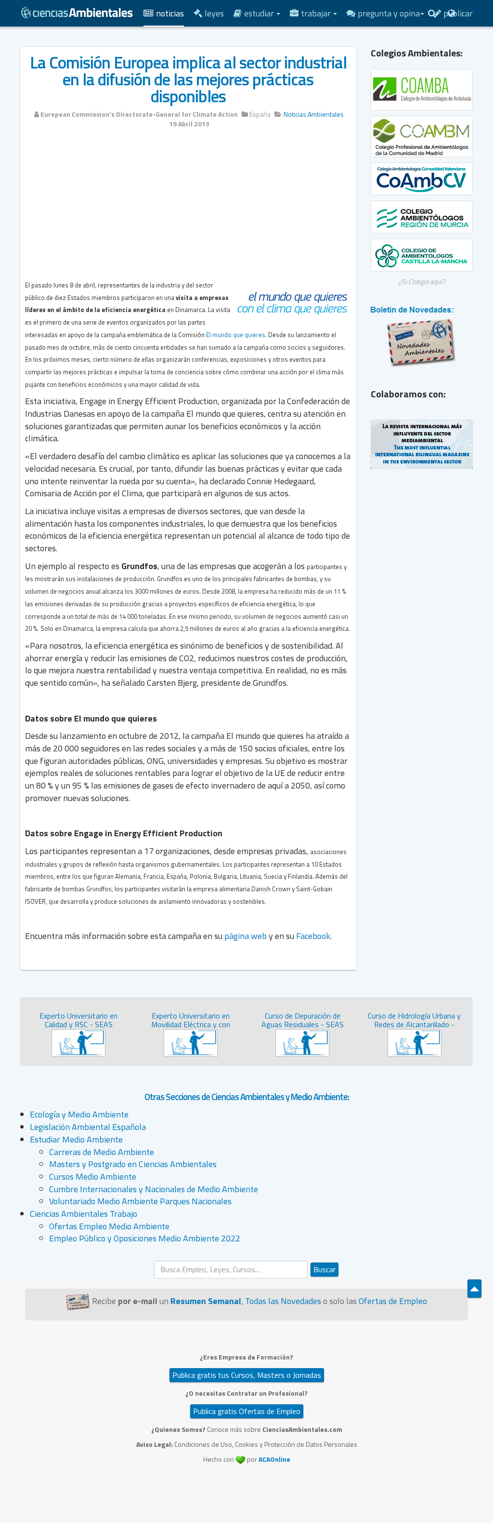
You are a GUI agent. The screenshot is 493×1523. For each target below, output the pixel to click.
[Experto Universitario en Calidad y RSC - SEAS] (78, 1041)
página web (245, 935)
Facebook (313, 935)
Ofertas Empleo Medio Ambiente (109, 1226)
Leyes (214, 13)
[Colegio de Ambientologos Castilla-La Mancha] (422, 255)
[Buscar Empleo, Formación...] (431, 13)
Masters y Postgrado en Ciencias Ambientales (133, 1163)
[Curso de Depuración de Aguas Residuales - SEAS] (302, 1041)
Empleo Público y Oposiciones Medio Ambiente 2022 (144, 1238)
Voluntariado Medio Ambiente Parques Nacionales (140, 1201)
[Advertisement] (188, 208)
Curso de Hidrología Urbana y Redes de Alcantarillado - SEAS (414, 1024)
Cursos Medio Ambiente (92, 1176)
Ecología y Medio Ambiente (79, 1114)
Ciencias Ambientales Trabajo (83, 1213)
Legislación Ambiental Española (88, 1126)
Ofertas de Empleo (393, 1300)
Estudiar (260, 13)
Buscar (324, 1269)
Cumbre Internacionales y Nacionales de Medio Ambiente (153, 1189)
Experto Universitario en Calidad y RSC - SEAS (78, 1020)
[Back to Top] (474, 1288)
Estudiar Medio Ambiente (76, 1139)
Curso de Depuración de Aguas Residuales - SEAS (302, 1020)
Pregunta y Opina (389, 13)
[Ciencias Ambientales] (77, 11)
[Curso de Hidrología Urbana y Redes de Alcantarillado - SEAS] (414, 1041)
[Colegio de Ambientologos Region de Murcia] (422, 217)
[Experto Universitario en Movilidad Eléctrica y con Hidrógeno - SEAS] (190, 1041)
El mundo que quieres (235, 335)
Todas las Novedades (283, 1300)
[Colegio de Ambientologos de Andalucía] (422, 89)
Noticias (170, 13)
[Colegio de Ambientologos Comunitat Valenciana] (422, 179)
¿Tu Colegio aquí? (421, 281)
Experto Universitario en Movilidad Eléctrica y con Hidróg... (190, 1024)
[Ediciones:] (451, 13)
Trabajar (317, 13)
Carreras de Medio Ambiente (101, 1151)
